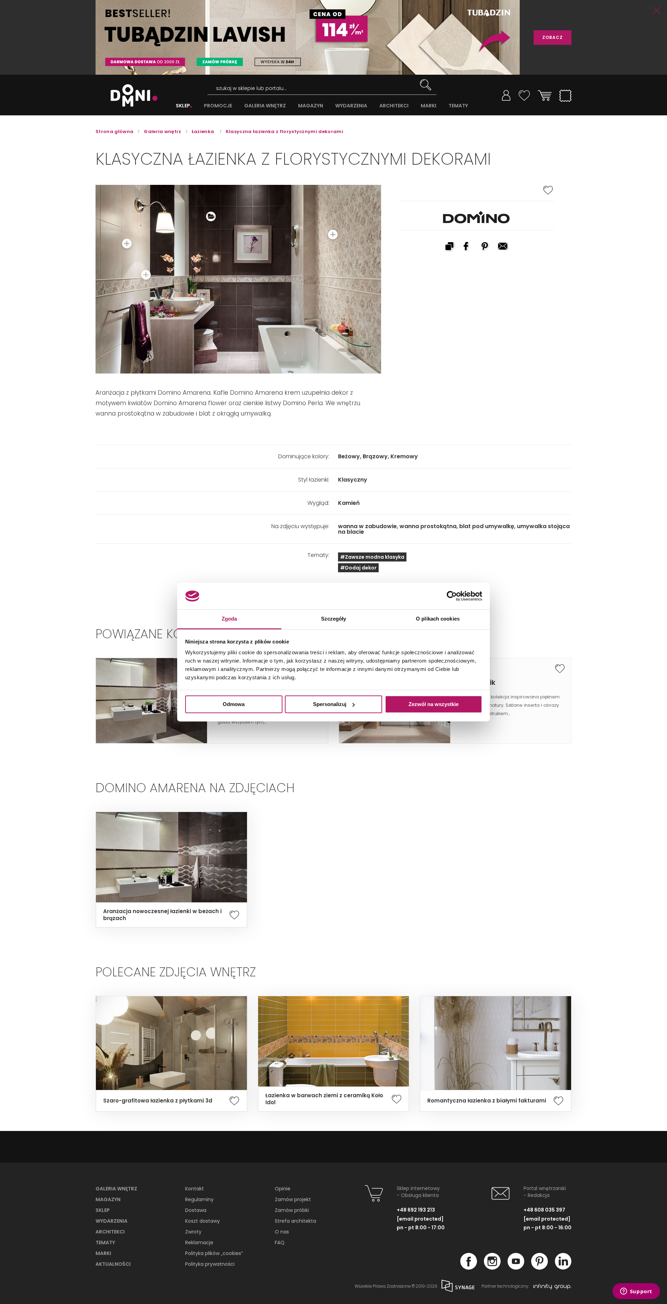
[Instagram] (492, 1267)
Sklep (103, 1210)
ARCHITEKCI (394, 105)
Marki (103, 1253)
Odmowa (234, 704)
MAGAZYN (310, 105)
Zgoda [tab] (229, 619)
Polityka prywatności (209, 1264)
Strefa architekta (295, 1220)
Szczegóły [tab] (333, 619)
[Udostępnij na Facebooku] (467, 247)
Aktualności (113, 1264)
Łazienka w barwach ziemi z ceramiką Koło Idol (324, 1099)
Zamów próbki (292, 1210)
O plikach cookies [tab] (438, 619)
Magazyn (108, 1199)
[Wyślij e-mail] (503, 247)
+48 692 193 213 (416, 1209)
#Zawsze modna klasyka (372, 556)
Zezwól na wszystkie (434, 704)
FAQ (280, 1242)
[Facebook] (468, 1267)
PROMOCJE (218, 105)
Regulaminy (199, 1199)
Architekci (110, 1231)
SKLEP (183, 105)
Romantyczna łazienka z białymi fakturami (486, 1100)
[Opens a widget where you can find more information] (636, 1292)
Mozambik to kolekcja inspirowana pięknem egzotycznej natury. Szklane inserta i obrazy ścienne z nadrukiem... (510, 705)
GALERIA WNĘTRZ (265, 105)
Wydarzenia (111, 1220)
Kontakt (194, 1188)
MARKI (428, 105)
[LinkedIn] (563, 1267)
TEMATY (458, 105)
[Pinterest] (539, 1267)
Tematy (105, 1242)
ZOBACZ (552, 37)
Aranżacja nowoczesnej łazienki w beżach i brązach (162, 915)
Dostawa (195, 1210)
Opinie (282, 1188)
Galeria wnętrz (116, 1188)
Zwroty (193, 1231)
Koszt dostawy (202, 1220)
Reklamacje (199, 1242)
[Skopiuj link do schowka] (449, 247)
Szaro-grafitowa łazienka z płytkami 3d (157, 1100)
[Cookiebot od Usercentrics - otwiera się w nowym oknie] (451, 596)
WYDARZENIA (351, 105)
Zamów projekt (293, 1199)
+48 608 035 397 (544, 1209)
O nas (282, 1231)
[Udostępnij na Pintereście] (485, 247)
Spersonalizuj (329, 704)
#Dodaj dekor (358, 567)
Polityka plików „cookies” (214, 1253)
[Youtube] (516, 1267)
